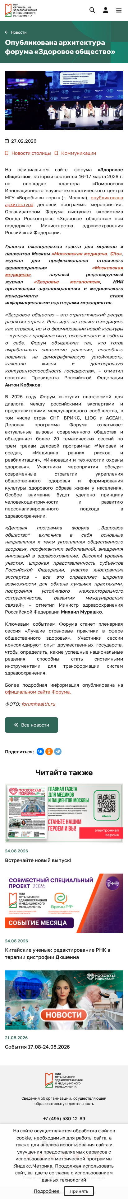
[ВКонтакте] (40, 751)
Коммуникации (78, 153)
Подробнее (47, 1191)
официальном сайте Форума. (38, 691)
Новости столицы (30, 153)
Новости (19, 32)
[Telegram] (58, 751)
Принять (79, 1191)
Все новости (35, 724)
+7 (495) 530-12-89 (64, 1118)
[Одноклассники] (49, 751)
